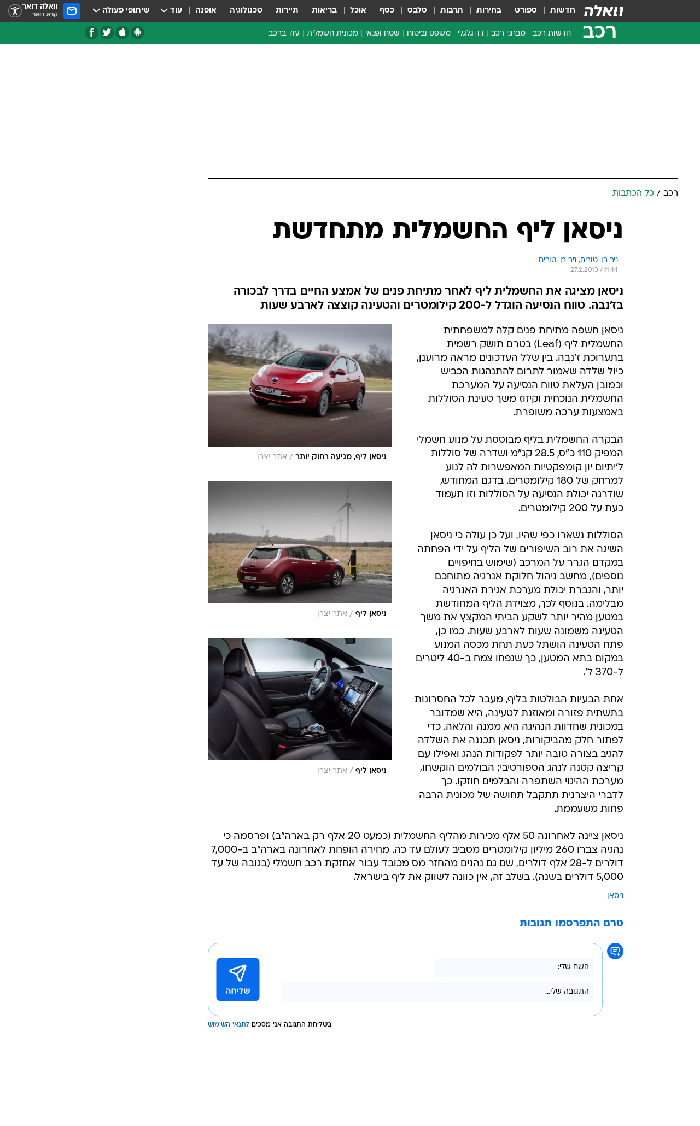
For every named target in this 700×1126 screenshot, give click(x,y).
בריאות (324, 11)
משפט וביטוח (429, 33)
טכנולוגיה (246, 11)
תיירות (287, 11)
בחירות (488, 11)
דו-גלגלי (471, 33)
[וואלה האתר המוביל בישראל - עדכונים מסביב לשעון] (603, 10)
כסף (387, 11)
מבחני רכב (508, 33)
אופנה (206, 11)
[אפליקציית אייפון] (122, 32)
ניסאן (615, 896)
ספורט (526, 11)
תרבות (451, 11)
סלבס (417, 11)
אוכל (358, 11)
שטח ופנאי (382, 33)
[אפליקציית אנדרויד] (137, 32)
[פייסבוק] (91, 32)
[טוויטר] (107, 32)
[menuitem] (556, 11)
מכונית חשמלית (332, 33)
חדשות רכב (552, 33)
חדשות (562, 11)
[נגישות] (15, 11)
